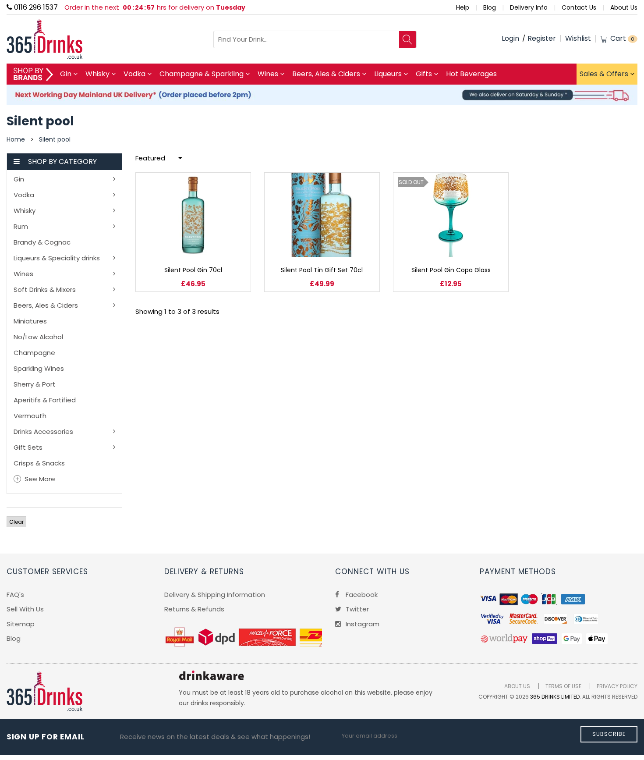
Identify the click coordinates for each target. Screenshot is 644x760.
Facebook (361, 594)
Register (541, 38)
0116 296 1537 (35, 7)
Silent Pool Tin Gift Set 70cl (322, 270)
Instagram (361, 624)
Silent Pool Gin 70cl (193, 270)
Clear (16, 522)
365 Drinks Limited (555, 696)
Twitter (356, 609)
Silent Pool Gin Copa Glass (451, 270)
